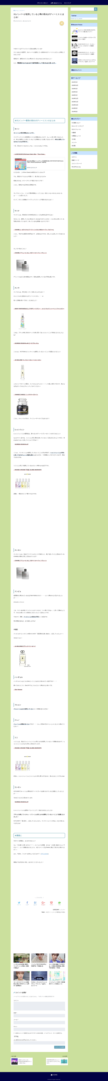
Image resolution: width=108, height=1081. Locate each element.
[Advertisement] (39, 36)
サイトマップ (67, 3)
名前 (15, 1013)
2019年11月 (75, 101)
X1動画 (74, 132)
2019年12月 (75, 98)
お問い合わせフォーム (56, 3)
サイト (15, 1026)
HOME (55, 1075)
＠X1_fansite (44, 854)
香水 (64, 912)
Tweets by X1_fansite (76, 18)
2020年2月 (75, 92)
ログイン (74, 157)
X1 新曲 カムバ (76, 122)
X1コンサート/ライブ (78, 126)
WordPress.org (76, 167)
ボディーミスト (51, 912)
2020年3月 (75, 88)
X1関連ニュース (76, 136)
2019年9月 (75, 108)
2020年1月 (75, 95)
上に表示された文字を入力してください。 (25, 1040)
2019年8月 (75, 111)
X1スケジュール (76, 129)
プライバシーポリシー (42, 3)
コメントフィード (77, 163)
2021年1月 (75, 82)
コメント (16, 1000)
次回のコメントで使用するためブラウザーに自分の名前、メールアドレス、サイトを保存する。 (39, 1033)
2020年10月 (75, 85)
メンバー (62, 909)
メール (16, 1019)
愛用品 (59, 912)
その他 (73, 139)
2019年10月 (75, 105)
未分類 (73, 145)
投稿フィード (75, 160)
